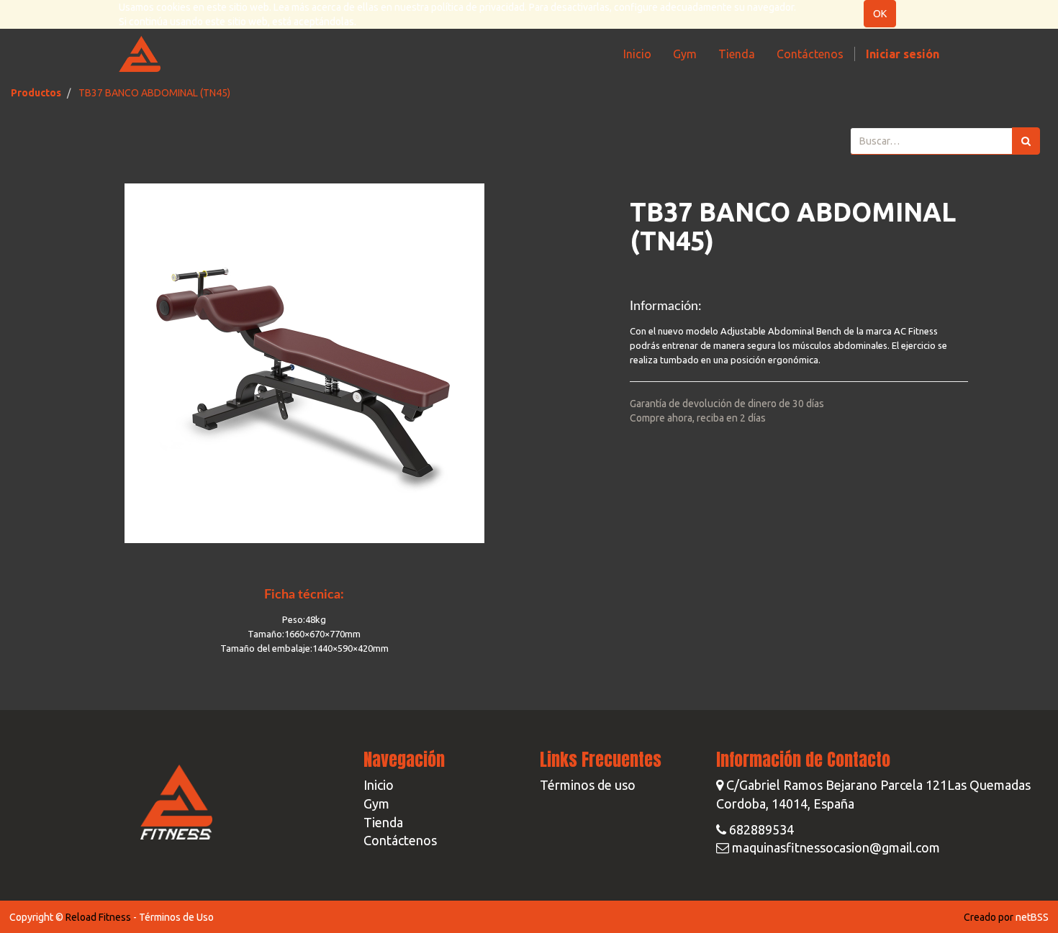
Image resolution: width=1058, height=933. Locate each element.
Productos (36, 93)
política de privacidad (478, 7)
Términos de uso (588, 785)
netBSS (1032, 917)
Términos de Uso (176, 917)
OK (880, 13)
